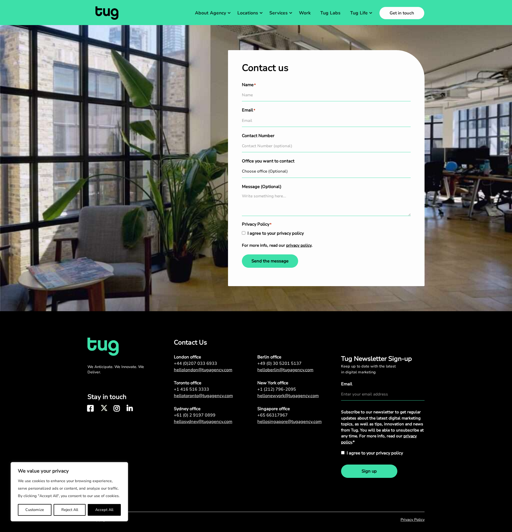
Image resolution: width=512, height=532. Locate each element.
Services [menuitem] (278, 13)
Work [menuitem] (305, 13)
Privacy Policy (413, 519)
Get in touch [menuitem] (402, 13)
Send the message (270, 261)
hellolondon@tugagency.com (203, 370)
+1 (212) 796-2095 (276, 389)
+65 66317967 (272, 415)
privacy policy (298, 245)
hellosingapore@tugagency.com (289, 422)
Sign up (369, 471)
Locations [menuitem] (247, 13)
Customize (34, 509)
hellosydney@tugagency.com (203, 422)
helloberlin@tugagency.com (285, 370)
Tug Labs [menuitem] (330, 13)
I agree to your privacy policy (275, 233)
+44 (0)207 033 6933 (195, 363)
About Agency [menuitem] (210, 13)
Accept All (104, 509)
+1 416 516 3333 (191, 389)
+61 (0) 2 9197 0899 (194, 415)
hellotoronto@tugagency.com (203, 396)
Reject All (69, 509)
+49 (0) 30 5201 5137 (279, 363)
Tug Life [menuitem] (359, 13)
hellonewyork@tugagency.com (288, 396)
